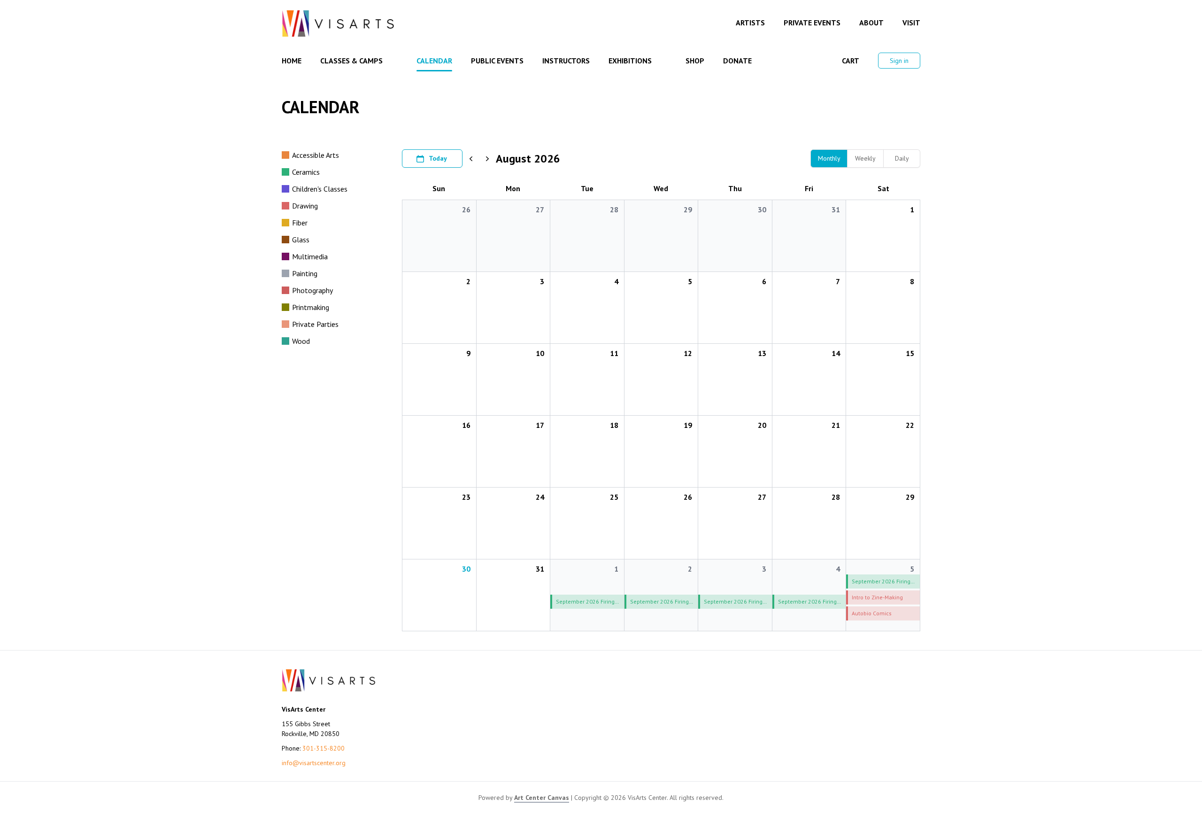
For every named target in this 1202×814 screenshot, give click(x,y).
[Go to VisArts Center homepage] (338, 23)
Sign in (899, 60)
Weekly (865, 158)
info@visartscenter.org (314, 763)
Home (291, 60)
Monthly (829, 158)
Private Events (812, 22)
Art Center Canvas (541, 797)
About (871, 22)
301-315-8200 (323, 748)
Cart (850, 60)
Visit (911, 22)
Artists (750, 22)
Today (438, 158)
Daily (902, 158)
